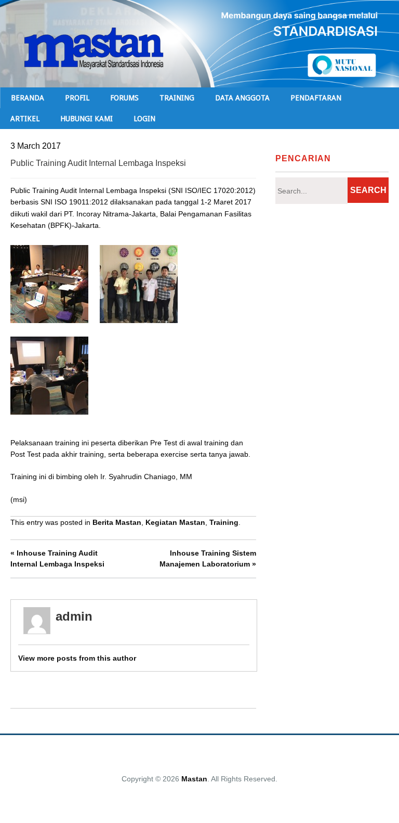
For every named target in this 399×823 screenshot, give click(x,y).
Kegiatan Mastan (175, 522)
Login (144, 118)
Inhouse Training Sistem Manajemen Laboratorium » (207, 558)
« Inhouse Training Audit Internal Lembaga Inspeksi (57, 558)
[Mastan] (199, 69)
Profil (77, 98)
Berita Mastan (116, 522)
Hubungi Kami (86, 118)
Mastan (194, 779)
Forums (124, 98)
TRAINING (176, 98)
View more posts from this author (77, 658)
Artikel (24, 118)
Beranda (27, 98)
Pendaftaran (315, 98)
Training (223, 522)
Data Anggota (242, 98)
